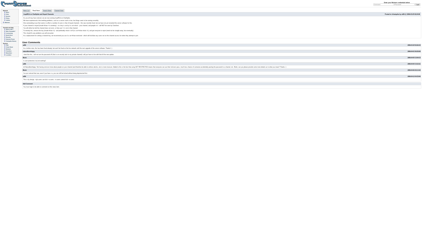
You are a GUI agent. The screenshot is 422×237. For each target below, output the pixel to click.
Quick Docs (9, 35)
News (7, 12)
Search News (47, 10)
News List (26, 10)
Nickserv (8, 49)
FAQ (7, 45)
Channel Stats (59, 10)
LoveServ (8, 55)
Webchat (7, 22)
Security (8, 37)
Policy (7, 18)
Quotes (8, 16)
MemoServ (9, 53)
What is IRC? (9, 29)
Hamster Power (10, 39)
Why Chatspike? (10, 31)
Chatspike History (11, 41)
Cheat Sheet (9, 47)
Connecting (9, 33)
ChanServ (9, 51)
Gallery (8, 20)
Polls (7, 14)
